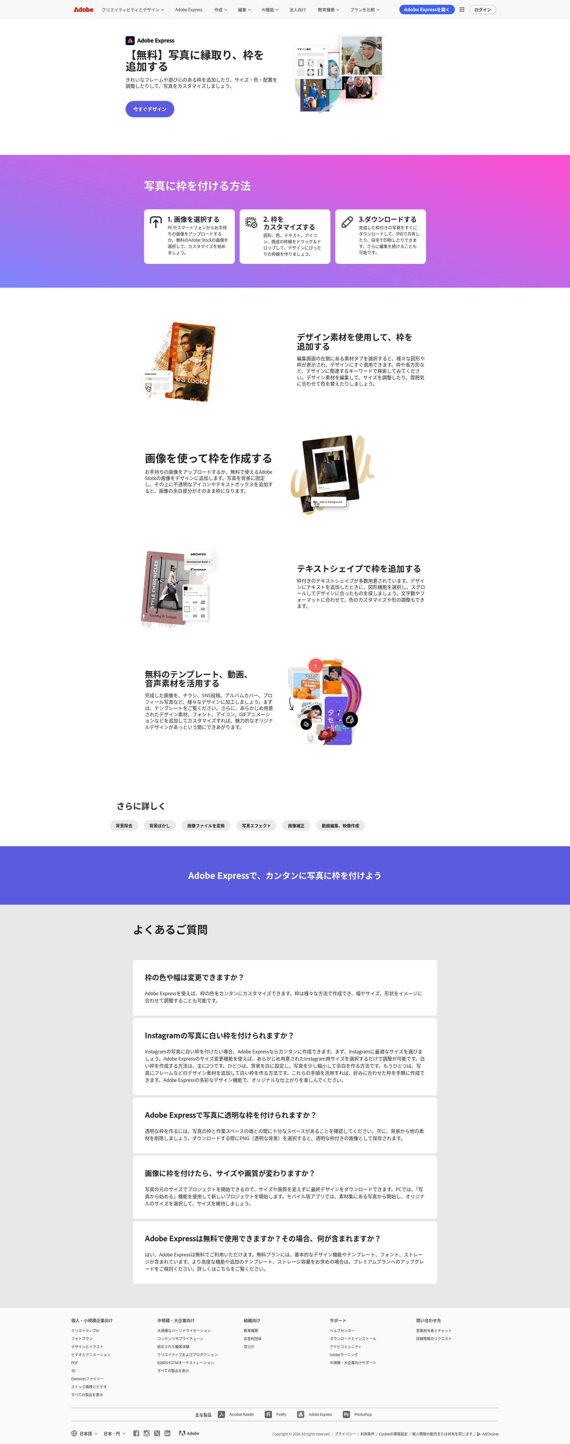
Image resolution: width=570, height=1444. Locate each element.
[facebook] (136, 1433)
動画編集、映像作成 (340, 825)
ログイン (482, 9)
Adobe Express (188, 9)
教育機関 (326, 9)
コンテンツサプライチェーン (180, 1338)
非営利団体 (253, 1338)
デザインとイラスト (87, 1346)
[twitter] (157, 1433)
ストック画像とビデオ (89, 1386)
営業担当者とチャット (434, 1330)
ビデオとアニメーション (90, 1354)
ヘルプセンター (342, 1330)
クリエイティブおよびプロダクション (187, 1354)
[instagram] (147, 1433)
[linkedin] (167, 1433)
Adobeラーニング (344, 1354)
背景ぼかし (159, 825)
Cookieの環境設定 (393, 1434)
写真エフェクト (256, 825)
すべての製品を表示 (87, 1394)
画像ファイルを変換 (206, 825)
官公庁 (249, 1346)
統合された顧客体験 (173, 1346)
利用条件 (367, 1434)
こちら (223, 1268)
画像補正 (296, 825)
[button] (462, 9)
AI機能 (268, 9)
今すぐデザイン (150, 108)
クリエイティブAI (85, 1330)
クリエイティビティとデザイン (130, 9)
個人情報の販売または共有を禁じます (442, 1434)
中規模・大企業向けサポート (353, 1362)
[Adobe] (83, 9)
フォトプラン (82, 1338)
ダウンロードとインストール (353, 1338)
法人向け (297, 9)
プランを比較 (362, 9)
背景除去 (124, 825)
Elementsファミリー (87, 1378)
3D (73, 1370)
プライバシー (345, 1434)
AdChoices (490, 1434)
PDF (74, 1362)
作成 (218, 9)
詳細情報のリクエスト (434, 1338)
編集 (242, 9)
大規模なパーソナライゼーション (184, 1330)
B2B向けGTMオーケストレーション (185, 1362)
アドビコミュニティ (346, 1346)
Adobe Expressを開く (427, 9)
